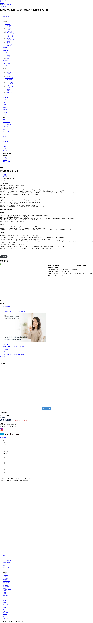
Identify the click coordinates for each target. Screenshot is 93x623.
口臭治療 (7, 38)
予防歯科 (7, 26)
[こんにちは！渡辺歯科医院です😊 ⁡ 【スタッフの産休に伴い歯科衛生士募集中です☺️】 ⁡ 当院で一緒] (58, 386)
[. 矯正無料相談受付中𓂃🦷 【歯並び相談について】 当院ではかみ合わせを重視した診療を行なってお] (34, 373)
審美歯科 (7, 29)
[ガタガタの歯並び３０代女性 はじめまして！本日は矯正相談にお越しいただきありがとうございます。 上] (58, 373)
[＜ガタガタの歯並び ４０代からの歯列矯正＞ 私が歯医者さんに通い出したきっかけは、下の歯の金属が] (81, 373)
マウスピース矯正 (9, 34)
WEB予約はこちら (4, 102)
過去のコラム (3, 356)
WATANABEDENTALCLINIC (3, 2)
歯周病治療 (8, 25)
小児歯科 (7, 41)
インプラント (8, 28)
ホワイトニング (9, 36)
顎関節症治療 (8, 32)
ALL (1, 297)
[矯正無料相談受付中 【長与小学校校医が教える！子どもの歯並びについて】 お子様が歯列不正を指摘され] (34, 400)
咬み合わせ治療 (9, 31)
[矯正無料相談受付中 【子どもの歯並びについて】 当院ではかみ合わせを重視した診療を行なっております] (11, 400)
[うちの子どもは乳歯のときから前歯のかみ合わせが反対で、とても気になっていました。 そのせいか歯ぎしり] (11, 386)
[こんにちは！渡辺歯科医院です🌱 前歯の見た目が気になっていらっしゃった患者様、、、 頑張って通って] (34, 386)
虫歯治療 (7, 24)
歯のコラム (8, 56)
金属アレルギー (9, 44)
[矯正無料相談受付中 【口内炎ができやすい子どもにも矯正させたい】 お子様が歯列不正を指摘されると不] (81, 386)
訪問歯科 (7, 42)
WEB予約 (2, 164)
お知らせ (7, 55)
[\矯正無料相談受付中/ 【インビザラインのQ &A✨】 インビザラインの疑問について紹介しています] (81, 400)
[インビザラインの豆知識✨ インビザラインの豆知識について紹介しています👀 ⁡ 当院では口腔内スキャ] (58, 400)
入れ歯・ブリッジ (9, 39)
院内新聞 (7, 58)
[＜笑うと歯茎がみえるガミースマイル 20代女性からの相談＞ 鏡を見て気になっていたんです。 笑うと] (11, 373)
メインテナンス (9, 35)
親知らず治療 (8, 45)
